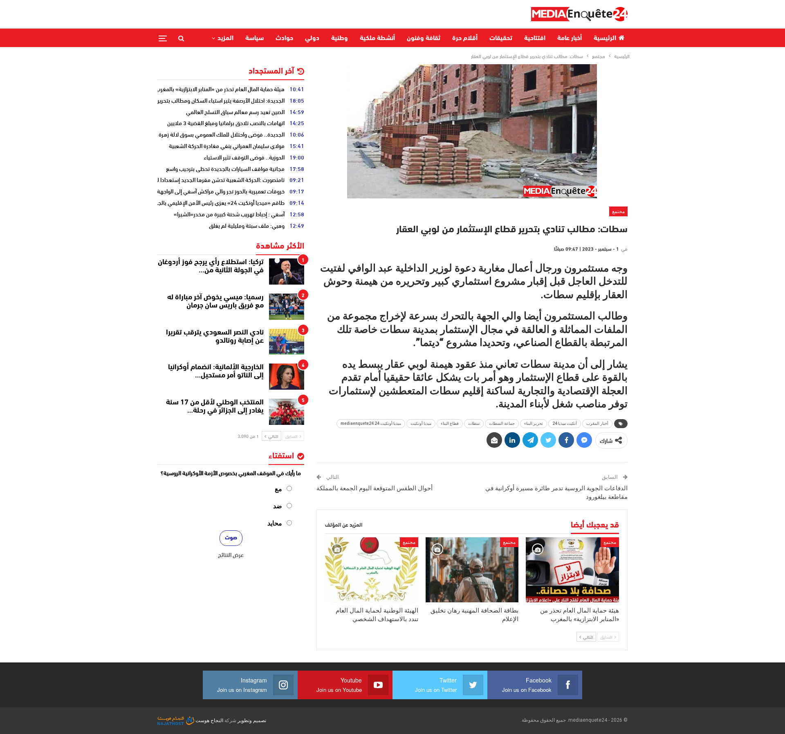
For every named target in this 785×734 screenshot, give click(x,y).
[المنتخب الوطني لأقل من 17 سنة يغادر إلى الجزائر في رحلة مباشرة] (286, 412)
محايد (274, 523)
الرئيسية (605, 38)
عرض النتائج (231, 554)
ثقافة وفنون (423, 38)
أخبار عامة (569, 38)
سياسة (254, 38)
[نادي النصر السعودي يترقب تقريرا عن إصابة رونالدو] (286, 342)
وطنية (339, 38)
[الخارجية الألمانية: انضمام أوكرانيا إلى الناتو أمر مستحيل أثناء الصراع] (286, 377)
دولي (312, 38)
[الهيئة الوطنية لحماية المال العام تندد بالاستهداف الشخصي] (371, 569)
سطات (474, 423)
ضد (277, 506)
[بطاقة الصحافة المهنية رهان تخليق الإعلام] (472, 569)
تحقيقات (500, 38)
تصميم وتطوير (252, 720)
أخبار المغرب (597, 423)
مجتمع (618, 211)
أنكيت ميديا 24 (564, 423)
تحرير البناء (533, 423)
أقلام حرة (465, 38)
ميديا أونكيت (420, 423)
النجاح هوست (208, 720)
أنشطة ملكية (377, 38)
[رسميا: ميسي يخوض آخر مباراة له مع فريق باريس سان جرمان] (286, 307)
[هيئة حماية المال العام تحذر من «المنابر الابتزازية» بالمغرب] (572, 569)
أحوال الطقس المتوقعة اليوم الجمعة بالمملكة (374, 488)
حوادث (284, 38)
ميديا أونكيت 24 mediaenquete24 (371, 423)
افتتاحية (534, 38)
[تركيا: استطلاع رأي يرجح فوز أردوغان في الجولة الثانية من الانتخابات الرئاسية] (286, 271)
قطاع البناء (450, 423)
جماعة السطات (502, 423)
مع (278, 488)
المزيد (225, 38)
